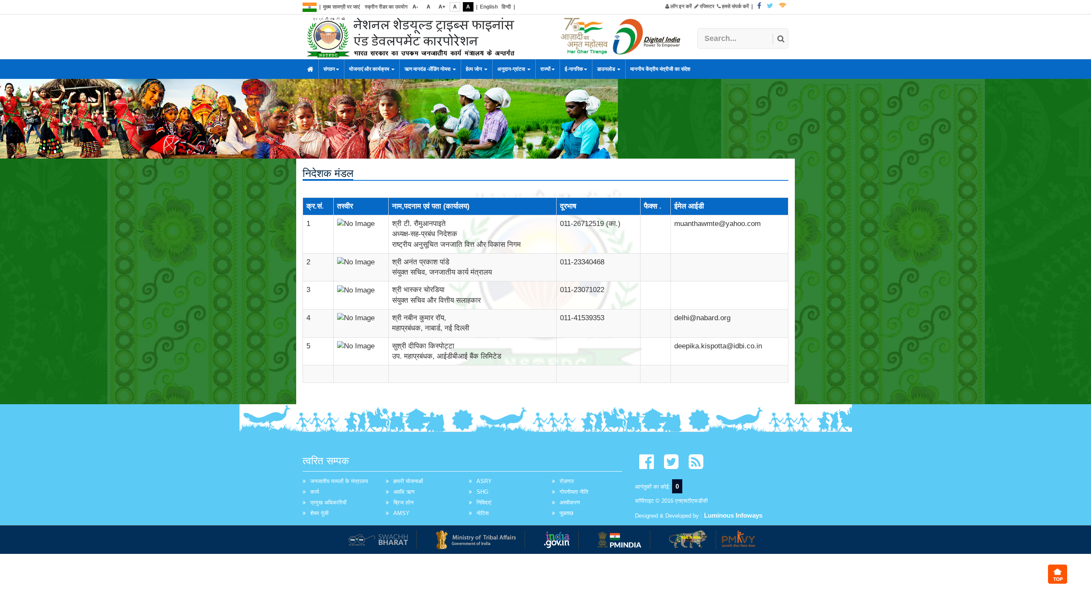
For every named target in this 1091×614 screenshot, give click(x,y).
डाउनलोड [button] (606, 69)
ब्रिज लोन (403, 502)
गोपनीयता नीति (574, 492)
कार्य (314, 492)
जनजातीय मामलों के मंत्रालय (339, 481)
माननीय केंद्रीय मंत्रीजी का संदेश (660, 69)
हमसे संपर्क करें (735, 6)
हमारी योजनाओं (408, 481)
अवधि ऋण (404, 492)
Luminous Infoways (733, 515)
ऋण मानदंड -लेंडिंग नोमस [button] (428, 69)
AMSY (401, 513)
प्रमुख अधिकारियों (328, 502)
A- (415, 7)
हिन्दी (506, 7)
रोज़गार (567, 481)
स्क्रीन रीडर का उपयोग (386, 7)
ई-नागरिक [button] (574, 69)
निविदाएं (483, 502)
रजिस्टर (706, 6)
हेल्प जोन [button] (474, 69)
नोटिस (482, 513)
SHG (482, 492)
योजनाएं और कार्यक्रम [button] (369, 69)
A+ (442, 7)
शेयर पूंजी (319, 513)
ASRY (484, 481)
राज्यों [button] (545, 69)
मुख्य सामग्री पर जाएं (341, 7)
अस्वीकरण (570, 502)
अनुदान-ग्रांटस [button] (511, 69)
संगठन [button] (329, 69)
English (489, 7)
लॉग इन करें (680, 6)
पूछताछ (566, 513)
